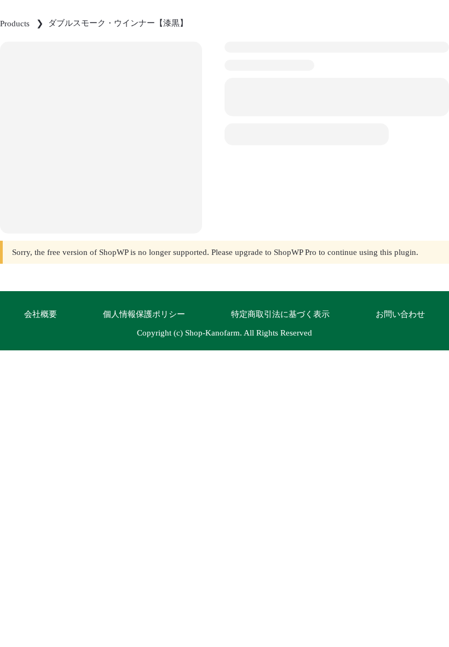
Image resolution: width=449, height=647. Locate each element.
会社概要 (40, 314)
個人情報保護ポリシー (144, 314)
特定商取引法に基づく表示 (280, 314)
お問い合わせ (400, 314)
